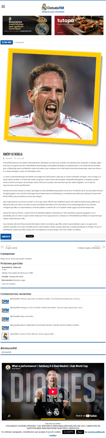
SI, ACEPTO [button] (68, 432)
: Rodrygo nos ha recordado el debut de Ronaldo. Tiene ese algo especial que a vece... (51, 308)
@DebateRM (15, 299)
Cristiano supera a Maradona (89, 247)
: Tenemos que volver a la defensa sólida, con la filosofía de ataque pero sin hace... (50, 299)
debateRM (8, 158)
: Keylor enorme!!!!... (27, 316)
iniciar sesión (10, 259)
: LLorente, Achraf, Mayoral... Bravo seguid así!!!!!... (36, 334)
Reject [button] (80, 432)
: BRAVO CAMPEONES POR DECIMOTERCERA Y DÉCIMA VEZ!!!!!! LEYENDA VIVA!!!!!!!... (50, 325)
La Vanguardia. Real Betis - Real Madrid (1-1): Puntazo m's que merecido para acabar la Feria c (47, 42)
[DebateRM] (53, 8)
